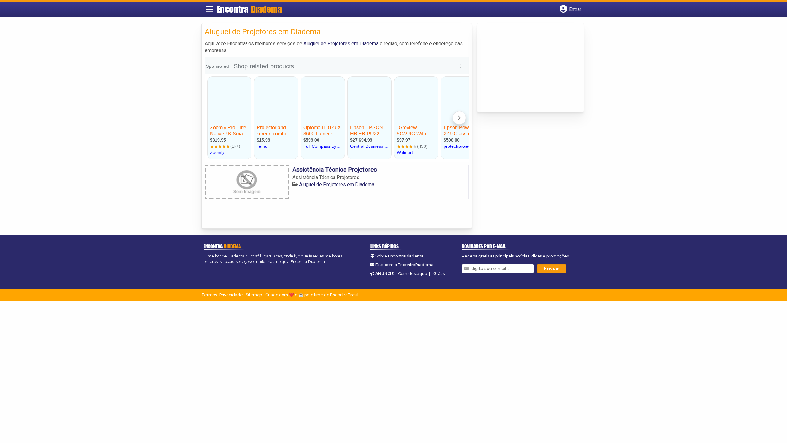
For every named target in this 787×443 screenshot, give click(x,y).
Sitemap (254, 295)
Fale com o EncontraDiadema (404, 264)
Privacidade (231, 295)
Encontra (249, 8)
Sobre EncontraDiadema (399, 256)
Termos (209, 295)
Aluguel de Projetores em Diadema (340, 43)
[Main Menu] (210, 9)
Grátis (439, 273)
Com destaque (412, 273)
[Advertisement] (526, 68)
